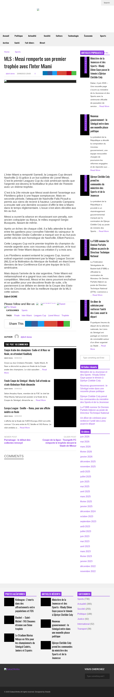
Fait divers (29, 42)
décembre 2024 (88, 511)
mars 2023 (85, 551)
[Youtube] (93, 3)
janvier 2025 (86, 506)
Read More (41, 400)
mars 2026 (85, 446)
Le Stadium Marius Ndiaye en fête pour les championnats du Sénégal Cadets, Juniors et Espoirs (25, 642)
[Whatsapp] (73, 73)
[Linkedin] (98, 3)
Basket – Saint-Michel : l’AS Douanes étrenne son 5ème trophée (25, 623)
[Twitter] (80, 3)
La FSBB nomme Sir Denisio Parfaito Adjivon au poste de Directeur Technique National (99, 248)
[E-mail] (64, 73)
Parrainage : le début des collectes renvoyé (17, 441)
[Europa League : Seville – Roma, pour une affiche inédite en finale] (65, 416)
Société (47, 35)
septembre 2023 (88, 521)
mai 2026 (84, 441)
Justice (6, 42)
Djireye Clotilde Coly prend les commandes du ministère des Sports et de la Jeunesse (100, 186)
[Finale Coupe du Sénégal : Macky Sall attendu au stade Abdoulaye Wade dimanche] (65, 389)
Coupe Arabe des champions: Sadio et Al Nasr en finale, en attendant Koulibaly (27, 352)
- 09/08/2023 (17, 358)
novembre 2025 (88, 466)
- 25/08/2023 (17, 388)
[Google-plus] (59, 73)
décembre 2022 (88, 566)
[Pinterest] (69, 73)
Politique (19, 35)
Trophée (65, 315)
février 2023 (86, 556)
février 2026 (86, 451)
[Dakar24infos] (57, 12)
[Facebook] (49, 73)
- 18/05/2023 (17, 416)
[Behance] (8, 681)
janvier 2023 (86, 561)
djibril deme (10, 74)
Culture (59, 35)
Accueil (6, 35)
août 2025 (85, 471)
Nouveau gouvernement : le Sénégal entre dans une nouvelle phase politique (99, 123)
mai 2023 (84, 541)
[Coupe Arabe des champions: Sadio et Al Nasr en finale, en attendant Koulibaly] (65, 358)
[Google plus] (84, 3)
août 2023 (85, 526)
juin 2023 (84, 536)
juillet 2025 (85, 476)
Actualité (32, 35)
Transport (82, 629)
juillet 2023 (85, 531)
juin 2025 (84, 481)
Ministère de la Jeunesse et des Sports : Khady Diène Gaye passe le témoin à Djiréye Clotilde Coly (99, 67)
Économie (88, 35)
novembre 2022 (88, 571)
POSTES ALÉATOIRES (15, 594)
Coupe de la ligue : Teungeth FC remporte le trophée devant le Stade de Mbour (59, 443)
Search (107, 3)
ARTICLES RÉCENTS (51, 594)
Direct (42, 42)
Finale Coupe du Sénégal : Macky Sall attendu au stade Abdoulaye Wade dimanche (27, 382)
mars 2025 (85, 496)
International (83, 624)
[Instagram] (89, 3)
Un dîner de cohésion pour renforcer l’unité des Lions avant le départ (98, 309)
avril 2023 (85, 546)
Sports (103, 35)
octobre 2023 (86, 516)
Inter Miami (27, 315)
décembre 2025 (88, 461)
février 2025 (86, 501)
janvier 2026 (86, 456)
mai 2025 (84, 486)
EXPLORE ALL (103, 52)
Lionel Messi (54, 315)
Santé (16, 42)
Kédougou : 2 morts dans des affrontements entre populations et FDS (25, 605)
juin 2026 (84, 436)
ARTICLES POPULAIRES (92, 52)
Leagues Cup (40, 315)
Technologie (73, 35)
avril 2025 (85, 491)
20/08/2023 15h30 (24, 74)
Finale (17, 315)
